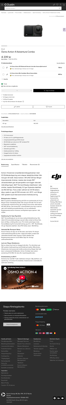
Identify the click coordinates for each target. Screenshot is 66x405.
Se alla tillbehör (61, 63)
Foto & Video (18, 12)
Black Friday (5, 383)
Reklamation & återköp (40, 346)
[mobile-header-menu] (2, 5)
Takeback (20, 363)
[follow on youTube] (62, 398)
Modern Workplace (23, 346)
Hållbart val (53, 348)
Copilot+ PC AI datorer (8, 385)
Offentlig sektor (54, 358)
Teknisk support (38, 348)
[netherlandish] (51, 333)
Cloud (19, 351)
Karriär (52, 346)
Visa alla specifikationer (7, 126)
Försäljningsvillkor (6, 341)
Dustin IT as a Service (24, 344)
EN (5, 318)
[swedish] (36, 333)
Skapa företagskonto (12, 324)
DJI (3, 49)
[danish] (43, 333)
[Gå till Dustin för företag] (10, 5)
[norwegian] (40, 333)
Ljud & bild (10, 12)
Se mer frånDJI (54, 221)
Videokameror (27, 12)
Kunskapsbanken (6, 375)
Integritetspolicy (6, 353)
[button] (54, 5)
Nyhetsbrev (4, 373)
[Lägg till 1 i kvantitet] (31, 90)
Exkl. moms (4, 59)
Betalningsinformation (8, 344)
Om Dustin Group (55, 344)
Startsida (3, 12)
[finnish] (47, 333)
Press (51, 341)
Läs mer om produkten (7, 159)
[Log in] (60, 5)
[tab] (5, 164)
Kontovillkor (4, 351)
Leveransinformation (7, 346)
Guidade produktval (7, 367)
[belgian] (54, 333)
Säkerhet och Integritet (57, 360)
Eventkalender (5, 378)
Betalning (36, 351)
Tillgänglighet (5, 358)
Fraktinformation (6, 348)
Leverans (36, 344)
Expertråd (4, 380)
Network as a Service (23, 348)
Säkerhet (20, 356)
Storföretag (53, 355)
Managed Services (23, 341)
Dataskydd (20, 353)
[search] (59, 8)
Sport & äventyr (37, 12)
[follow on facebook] (54, 398)
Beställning (37, 341)
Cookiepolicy (5, 356)
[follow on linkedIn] (58, 398)
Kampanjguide (5, 361)
